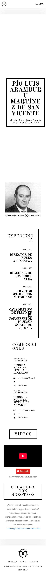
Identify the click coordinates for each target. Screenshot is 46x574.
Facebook (34, 562)
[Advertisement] (23, 42)
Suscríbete (24, 471)
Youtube (23, 562)
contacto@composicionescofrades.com (23, 528)
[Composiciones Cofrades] (4, 4)
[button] (23, 434)
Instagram (12, 562)
